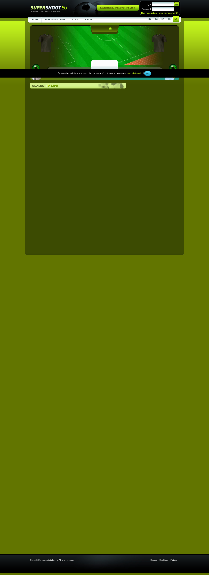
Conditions (163, 560)
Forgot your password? (168, 13)
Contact (153, 560)
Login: (148, 4)
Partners (173, 560)
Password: (146, 9)
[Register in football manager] (118, 10)
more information (135, 73)
